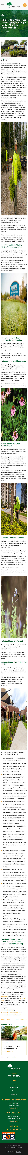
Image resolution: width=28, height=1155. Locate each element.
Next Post (20, 1019)
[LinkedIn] (14, 1129)
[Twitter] (11, 1129)
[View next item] (14, 1057)
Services (14, 1084)
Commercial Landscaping (7, 1010)
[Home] (13, 5)
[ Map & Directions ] (14, 1108)
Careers (14, 1091)
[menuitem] (7, 1147)
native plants (4, 996)
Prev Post (5, 1019)
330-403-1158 (14, 1076)
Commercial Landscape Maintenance (10, 1015)
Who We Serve (14, 1087)
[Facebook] (7, 1129)
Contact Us (14, 1094)
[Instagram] (17, 1129)
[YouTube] (20, 1129)
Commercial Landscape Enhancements (11, 1012)
